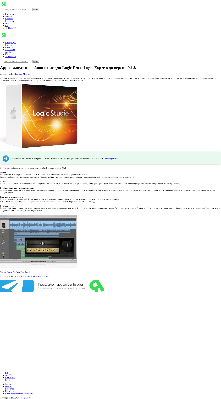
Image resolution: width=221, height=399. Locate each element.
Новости (9, 19)
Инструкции (10, 14)
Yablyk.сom (25, 398)
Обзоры (8, 16)
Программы (10, 377)
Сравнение (10, 21)
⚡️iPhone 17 (10, 28)
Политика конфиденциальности (19, 393)
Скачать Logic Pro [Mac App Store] (15, 272)
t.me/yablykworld (111, 158)
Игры (7, 380)
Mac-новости (24, 276)
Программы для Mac (40, 276)
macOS (8, 23)
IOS (6, 25)
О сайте (8, 384)
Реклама (8, 386)
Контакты (9, 389)
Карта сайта (10, 391)
